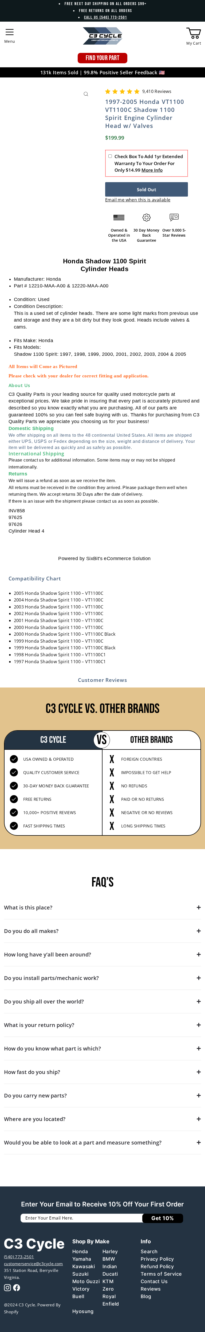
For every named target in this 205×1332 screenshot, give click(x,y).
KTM (107, 1281)
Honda (80, 1251)
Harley (110, 1251)
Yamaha (81, 1259)
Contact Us (154, 1281)
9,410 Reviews (156, 91)
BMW (108, 1259)
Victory (81, 1289)
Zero (108, 1289)
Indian (109, 1266)
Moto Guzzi (86, 1281)
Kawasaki (83, 1266)
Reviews (151, 1289)
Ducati (110, 1274)
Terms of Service (161, 1274)
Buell (78, 1296)
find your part (103, 58)
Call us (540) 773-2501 (105, 17)
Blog (146, 1296)
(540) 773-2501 (19, 1256)
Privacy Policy (157, 1259)
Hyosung (83, 1311)
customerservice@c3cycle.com (33, 1263)
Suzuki (80, 1274)
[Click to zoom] (86, 94)
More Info (152, 170)
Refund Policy (157, 1266)
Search (149, 1251)
